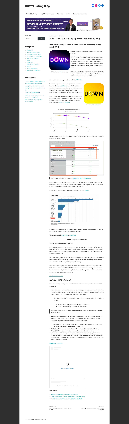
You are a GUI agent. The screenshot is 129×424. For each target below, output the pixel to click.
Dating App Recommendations (34, 56)
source (87, 190)
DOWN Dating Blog (37, 6)
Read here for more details (56, 276)
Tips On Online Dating (31, 14)
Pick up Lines (60, 14)
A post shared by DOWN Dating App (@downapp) (67, 385)
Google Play (61, 72)
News (28, 60)
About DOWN (61, 36)
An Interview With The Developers (82, 178)
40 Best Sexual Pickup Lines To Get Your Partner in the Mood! (66, 399)
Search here (28, 35)
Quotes (68, 14)
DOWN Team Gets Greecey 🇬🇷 (32, 92)
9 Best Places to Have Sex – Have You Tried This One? (64, 394)
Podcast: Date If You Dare (33, 64)
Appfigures (67, 102)
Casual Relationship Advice (79, 14)
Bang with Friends (62, 86)
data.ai (60, 102)
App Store (97, 105)
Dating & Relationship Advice (47, 14)
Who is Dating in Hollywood (33, 70)
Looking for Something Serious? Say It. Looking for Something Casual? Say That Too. (35, 88)
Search (41, 38)
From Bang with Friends (32, 58)
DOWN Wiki (79, 80)
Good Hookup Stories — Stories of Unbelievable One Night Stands (68, 397)
